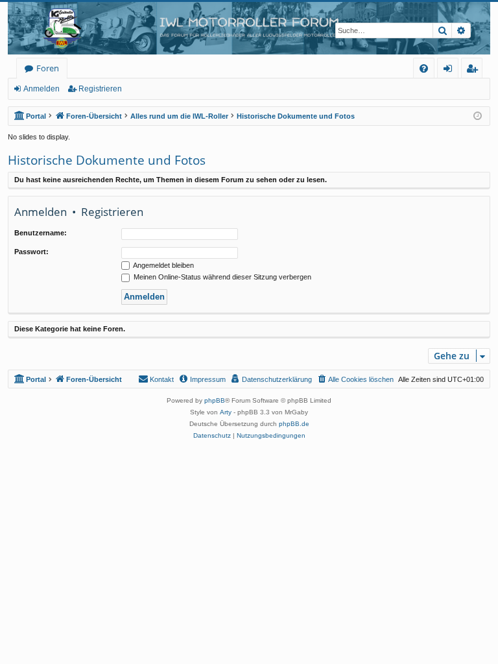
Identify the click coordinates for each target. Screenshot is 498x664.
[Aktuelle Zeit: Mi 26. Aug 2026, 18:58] (477, 116)
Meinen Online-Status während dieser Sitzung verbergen (221, 277)
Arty (225, 412)
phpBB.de (294, 423)
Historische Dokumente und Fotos (107, 160)
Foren (47, 68)
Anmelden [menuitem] (450, 70)
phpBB (214, 400)
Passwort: (31, 251)
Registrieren (100, 88)
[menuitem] (424, 68)
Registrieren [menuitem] (474, 70)
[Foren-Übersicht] (249, 28)
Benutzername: (40, 233)
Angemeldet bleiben (163, 265)
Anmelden (41, 88)
